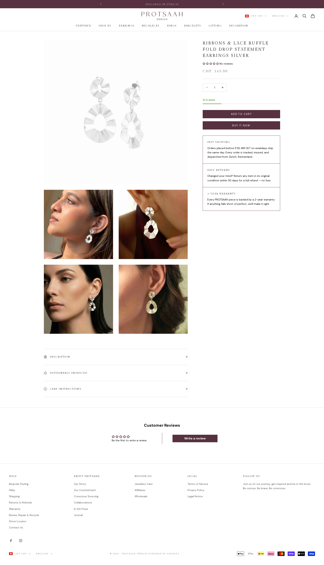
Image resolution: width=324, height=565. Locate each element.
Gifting (215, 25)
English (278, 16)
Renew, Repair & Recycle (24, 515)
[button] (211, 63)
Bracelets (192, 25)
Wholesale (141, 496)
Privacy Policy (196, 490)
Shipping (14, 496)
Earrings (126, 25)
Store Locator (17, 521)
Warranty (14, 509)
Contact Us (16, 527)
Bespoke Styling (18, 484)
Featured (83, 25)
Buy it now (241, 125)
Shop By (105, 25)
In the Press (81, 509)
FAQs (12, 490)
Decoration (238, 25)
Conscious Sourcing (86, 496)
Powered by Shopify (163, 553)
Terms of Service (198, 484)
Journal (78, 515)
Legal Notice (195, 496)
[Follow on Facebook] (11, 540)
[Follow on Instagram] (20, 540)
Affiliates (140, 490)
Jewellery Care (144, 484)
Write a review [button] (195, 438)
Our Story (80, 484)
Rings (172, 25)
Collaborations (83, 502)
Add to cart (241, 114)
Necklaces (150, 25)
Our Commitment (85, 490)
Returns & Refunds (20, 502)
